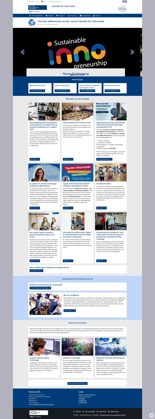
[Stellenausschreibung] (111, 111)
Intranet (98, 16)
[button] (22, 52)
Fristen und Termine (85, 397)
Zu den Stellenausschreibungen (39, 288)
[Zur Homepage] (37, 9)
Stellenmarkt (82, 400)
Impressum (102, 411)
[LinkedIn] (123, 1)
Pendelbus (82, 399)
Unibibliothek (83, 402)
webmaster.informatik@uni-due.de (114, 415)
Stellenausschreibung (103, 159)
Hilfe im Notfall (90, 411)
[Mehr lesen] (44, 111)
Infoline (78, 411)
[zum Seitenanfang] (151, 415)
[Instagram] (126, 1)
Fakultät (50, 16)
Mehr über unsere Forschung (76, 383)
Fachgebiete (86, 16)
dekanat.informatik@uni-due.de (44, 404)
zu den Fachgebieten (36, 90)
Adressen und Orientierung (87, 395)
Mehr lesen (34, 159)
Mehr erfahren (69, 310)
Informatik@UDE (37, 16)
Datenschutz (114, 411)
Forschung (73, 16)
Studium (62, 16)
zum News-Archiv (35, 270)
